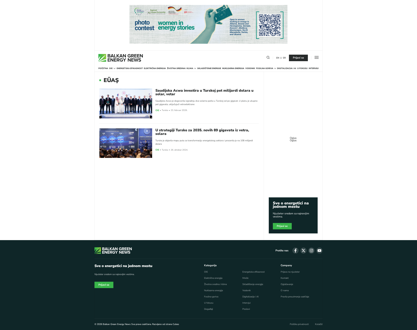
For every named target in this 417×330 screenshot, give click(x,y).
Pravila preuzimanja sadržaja (295, 296)
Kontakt (285, 278)
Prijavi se (298, 58)
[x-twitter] (303, 250)
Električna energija (155, 68)
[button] (268, 58)
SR (284, 58)
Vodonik (250, 68)
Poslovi (246, 309)
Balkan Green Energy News (117, 324)
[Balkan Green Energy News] (120, 58)
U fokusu (302, 68)
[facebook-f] (295, 250)
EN (277, 58)
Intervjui (314, 68)
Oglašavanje (287, 284)
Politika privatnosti (299, 324)
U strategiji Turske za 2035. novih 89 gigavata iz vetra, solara (202, 132)
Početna (103, 68)
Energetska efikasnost (130, 68)
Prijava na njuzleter (290, 272)
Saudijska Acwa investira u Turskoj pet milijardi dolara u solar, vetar (204, 92)
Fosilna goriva (264, 68)
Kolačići (319, 324)
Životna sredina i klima (180, 68)
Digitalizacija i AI (286, 68)
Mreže (245, 278)
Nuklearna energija (233, 68)
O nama (285, 290)
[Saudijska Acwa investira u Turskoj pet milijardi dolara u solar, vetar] (125, 103)
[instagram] (311, 250)
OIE (111, 68)
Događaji (208, 309)
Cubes (176, 324)
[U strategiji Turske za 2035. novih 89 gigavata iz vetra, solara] (125, 143)
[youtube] (319, 250)
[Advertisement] (293, 138)
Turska (165, 110)
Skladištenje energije (209, 68)
